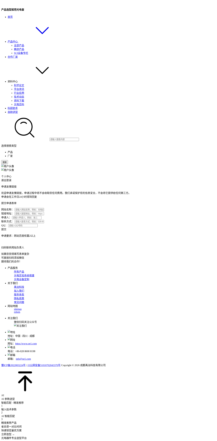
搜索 (5, 162)
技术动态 (19, 96)
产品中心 (13, 41)
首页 (10, 17)
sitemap (18, 309)
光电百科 (19, 104)
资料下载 (19, 100)
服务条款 (19, 294)
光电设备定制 (21, 279)
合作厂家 (13, 57)
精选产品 (19, 49)
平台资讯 (19, 89)
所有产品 (19, 271)
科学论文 (19, 85)
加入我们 (19, 290)
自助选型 (13, 112)
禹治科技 (19, 287)
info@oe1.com (23, 359)
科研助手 (13, 108)
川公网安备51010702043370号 (44, 365)
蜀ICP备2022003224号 (13, 365)
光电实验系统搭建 (24, 275)
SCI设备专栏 (21, 53)
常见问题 (19, 302)
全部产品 (19, 45)
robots (17, 312)
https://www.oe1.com (26, 343)
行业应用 (19, 93)
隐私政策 (19, 298)
